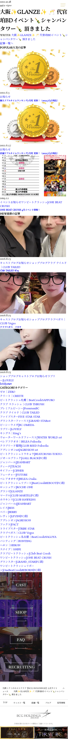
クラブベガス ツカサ (10, 327)
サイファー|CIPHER (12, 471)
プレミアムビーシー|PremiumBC (19, 408)
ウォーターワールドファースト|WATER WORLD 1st (31, 437)
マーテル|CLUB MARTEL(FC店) (19, 496)
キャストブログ (9, 263)
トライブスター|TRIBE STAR (17, 529)
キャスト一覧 (19, 703)
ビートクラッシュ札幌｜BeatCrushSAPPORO (27, 400)
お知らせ (5, 97)
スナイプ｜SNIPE (10, 549)
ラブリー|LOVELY (11, 429)
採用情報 (61, 703)
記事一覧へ (6, 43)
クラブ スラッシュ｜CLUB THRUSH (22, 404)
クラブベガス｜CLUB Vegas (17, 533)
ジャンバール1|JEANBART (15, 504)
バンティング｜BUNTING (16, 541)
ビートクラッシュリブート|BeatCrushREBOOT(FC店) (32, 483)
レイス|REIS (7, 508)
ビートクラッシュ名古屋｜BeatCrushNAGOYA (28, 537)
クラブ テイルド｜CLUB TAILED (19, 413)
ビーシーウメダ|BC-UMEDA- (17, 425)
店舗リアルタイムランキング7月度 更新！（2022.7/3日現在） (29, 153)
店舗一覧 (35, 703)
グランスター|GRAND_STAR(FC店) (21, 562)
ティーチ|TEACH (10, 467)
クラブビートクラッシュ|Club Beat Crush (25, 554)
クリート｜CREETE (12, 396)
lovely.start (6, 384)
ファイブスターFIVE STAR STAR (20, 417)
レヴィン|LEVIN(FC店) (14, 516)
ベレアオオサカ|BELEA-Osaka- (18, 479)
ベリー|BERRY (8, 512)
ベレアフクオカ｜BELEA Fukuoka (20, 442)
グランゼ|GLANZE (11, 491)
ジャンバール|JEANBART (15, 462)
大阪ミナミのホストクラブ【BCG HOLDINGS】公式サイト (29, 688)
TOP (5, 702)
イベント (5, 202)
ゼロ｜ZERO (7, 392)
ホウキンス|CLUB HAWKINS (18, 500)
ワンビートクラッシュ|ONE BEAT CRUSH (25, 558)
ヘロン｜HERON (10, 545)
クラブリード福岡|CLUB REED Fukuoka (24, 446)
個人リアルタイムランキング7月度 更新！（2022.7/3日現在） (29, 100)
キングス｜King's (10, 433)
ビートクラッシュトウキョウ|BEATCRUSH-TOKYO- (31, 454)
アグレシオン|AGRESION (15, 520)
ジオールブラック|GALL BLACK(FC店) (23, 458)
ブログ (48, 703)
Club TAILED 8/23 (9, 270)
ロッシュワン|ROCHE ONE (16, 487)
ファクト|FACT (9, 525)
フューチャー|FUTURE (14, 475)
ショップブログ (38, 263)
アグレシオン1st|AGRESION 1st (19, 450)
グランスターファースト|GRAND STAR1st (25, 421)
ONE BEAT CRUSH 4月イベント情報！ (20, 210)
